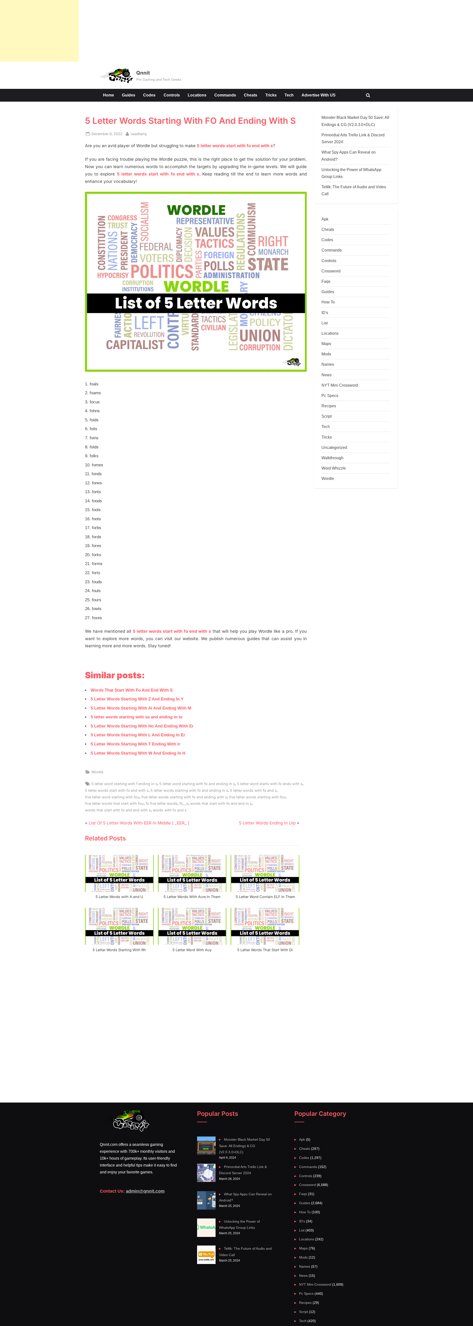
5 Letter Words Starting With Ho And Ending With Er (142, 726)
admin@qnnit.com (145, 1191)
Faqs (325, 281)
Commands (225, 95)
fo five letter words (161, 803)
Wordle (97, 772)
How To (328, 302)
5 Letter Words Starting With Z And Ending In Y (137, 699)
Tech (289, 95)
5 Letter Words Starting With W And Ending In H (138, 753)
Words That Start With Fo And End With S (132, 690)
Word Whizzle (333, 468)
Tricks (271, 95)
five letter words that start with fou (114, 803)
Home (108, 95)
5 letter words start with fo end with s (117, 790)
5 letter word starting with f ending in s (124, 784)
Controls (172, 95)
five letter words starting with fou (257, 797)
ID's (324, 312)
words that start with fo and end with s (118, 810)
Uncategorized (334, 447)
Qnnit (143, 73)
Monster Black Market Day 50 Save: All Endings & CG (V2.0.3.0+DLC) (244, 1145)
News (326, 375)
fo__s (183, 803)
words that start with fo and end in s (221, 803)
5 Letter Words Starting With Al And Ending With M (141, 708)
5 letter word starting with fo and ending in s (197, 784)
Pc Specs (329, 395)
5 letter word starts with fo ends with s (270, 784)
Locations (197, 95)
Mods (326, 354)
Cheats (250, 95)
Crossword (330, 271)
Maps (326, 343)
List (324, 323)
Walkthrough (332, 458)
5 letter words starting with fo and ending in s (189, 790)
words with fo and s (169, 810)
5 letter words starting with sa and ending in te (136, 717)
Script (326, 416)
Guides (128, 95)
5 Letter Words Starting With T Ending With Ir (135, 744)
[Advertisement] (39, 31)
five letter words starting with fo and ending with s (184, 797)
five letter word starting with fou (112, 797)
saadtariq (139, 133)
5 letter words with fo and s (253, 790)
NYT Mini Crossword (339, 385)
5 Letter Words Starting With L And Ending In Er (138, 735)
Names (327, 364)
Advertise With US (319, 95)
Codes (149, 95)
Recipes (328, 406)
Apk (324, 219)
